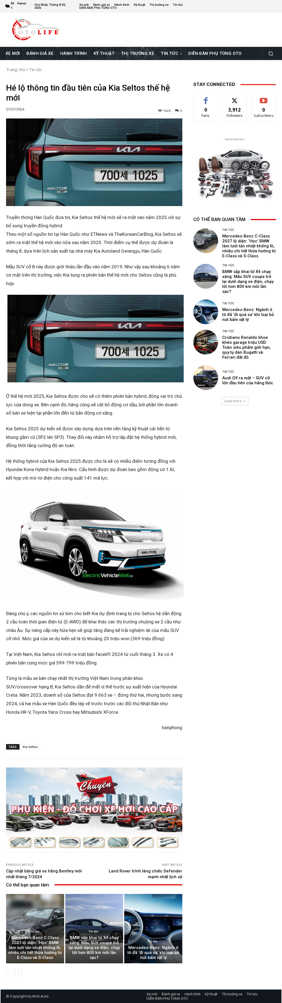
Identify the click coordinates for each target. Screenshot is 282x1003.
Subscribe (263, 98)
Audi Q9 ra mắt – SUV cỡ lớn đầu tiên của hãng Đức (247, 380)
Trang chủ (15, 69)
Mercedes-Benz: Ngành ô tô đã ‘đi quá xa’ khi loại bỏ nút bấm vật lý (153, 952)
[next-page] (18, 972)
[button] (270, 53)
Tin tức (35, 69)
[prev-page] (9, 972)
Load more (233, 401)
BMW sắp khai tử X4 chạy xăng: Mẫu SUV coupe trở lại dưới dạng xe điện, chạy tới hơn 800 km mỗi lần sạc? (94, 947)
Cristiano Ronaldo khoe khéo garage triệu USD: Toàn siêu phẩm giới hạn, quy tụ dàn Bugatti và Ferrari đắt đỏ (246, 347)
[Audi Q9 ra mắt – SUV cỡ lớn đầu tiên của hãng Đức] (205, 377)
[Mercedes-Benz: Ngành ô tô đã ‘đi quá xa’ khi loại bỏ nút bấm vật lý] (153, 929)
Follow (234, 98)
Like (206, 98)
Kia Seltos (30, 747)
